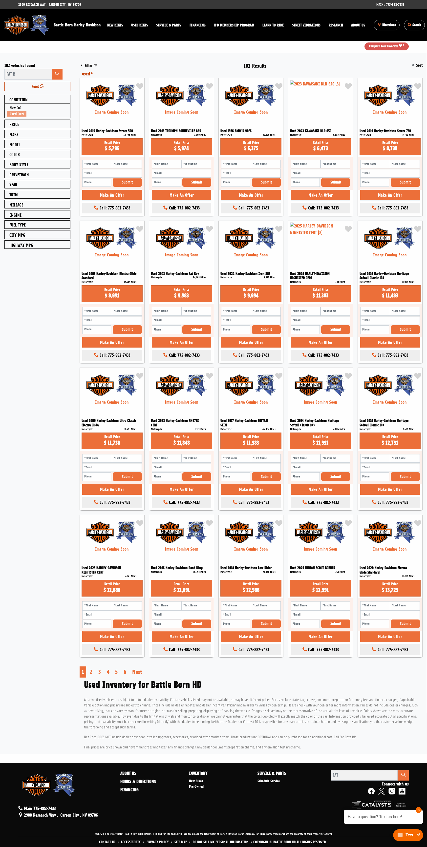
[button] (115, 25)
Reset (36, 86)
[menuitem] (38, 107)
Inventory (198, 773)
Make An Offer (112, 195)
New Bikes (196, 781)
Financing (129, 789)
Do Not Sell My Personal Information (221, 842)
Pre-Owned (196, 786)
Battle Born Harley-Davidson (77, 25)
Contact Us (107, 842)
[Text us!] (408, 836)
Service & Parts (271, 773)
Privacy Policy (158, 842)
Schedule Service (268, 781)
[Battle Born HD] (27, 24)
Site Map (181, 842)
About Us (128, 773)
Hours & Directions (138, 781)
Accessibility (131, 842)
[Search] (57, 74)
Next (137, 672)
